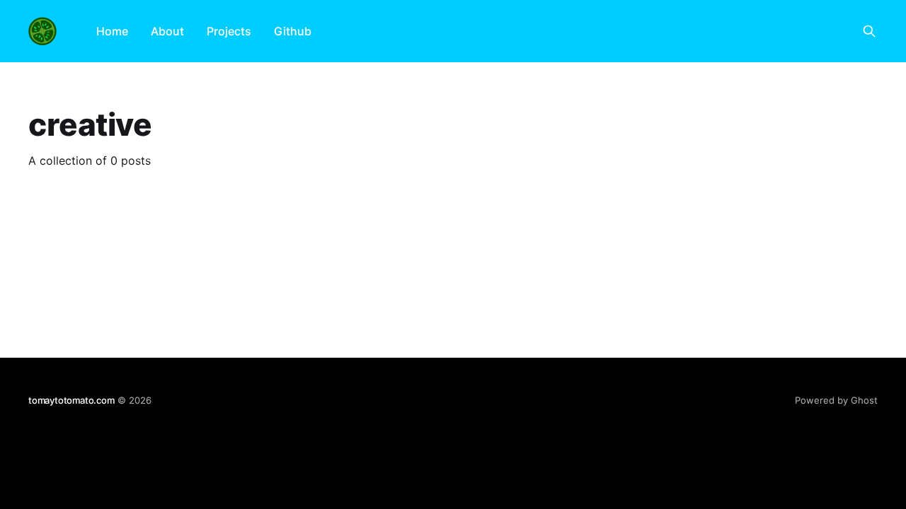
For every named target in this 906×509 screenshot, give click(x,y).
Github (292, 31)
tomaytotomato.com (71, 400)
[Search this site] (869, 31)
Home (112, 31)
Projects (229, 31)
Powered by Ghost (836, 400)
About (167, 31)
